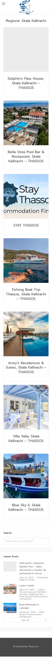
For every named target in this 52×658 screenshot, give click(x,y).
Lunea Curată (26, 585)
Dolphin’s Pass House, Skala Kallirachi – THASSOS (26, 83)
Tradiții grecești (35, 594)
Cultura (41, 589)
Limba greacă (25, 596)
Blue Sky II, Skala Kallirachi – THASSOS (26, 507)
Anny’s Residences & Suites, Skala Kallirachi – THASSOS (26, 367)
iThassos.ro (33, 646)
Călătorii (23, 579)
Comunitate (42, 577)
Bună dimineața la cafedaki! (29, 606)
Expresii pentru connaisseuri (33, 597)
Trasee (31, 579)
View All (25, 620)
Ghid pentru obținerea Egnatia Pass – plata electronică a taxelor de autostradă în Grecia (32, 568)
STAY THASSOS (26, 225)
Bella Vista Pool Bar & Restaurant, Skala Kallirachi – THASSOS (26, 156)
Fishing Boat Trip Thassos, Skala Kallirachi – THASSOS (26, 294)
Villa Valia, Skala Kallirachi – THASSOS (26, 438)
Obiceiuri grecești (28, 591)
